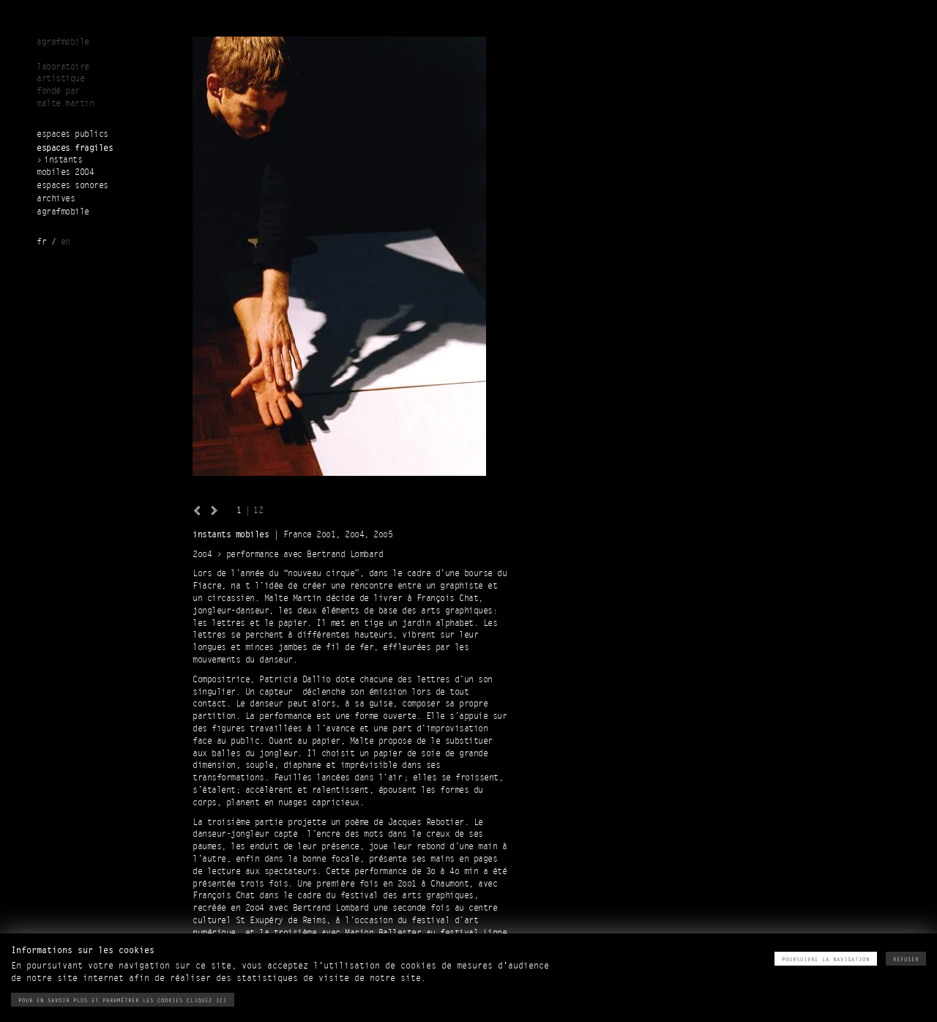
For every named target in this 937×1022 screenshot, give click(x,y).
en (65, 241)
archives (56, 198)
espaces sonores (72, 185)
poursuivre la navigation (826, 959)
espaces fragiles (75, 148)
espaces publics (72, 134)
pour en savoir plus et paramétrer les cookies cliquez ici (122, 1000)
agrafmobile (63, 211)
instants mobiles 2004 (65, 166)
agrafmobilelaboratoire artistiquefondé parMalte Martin (65, 73)
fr (41, 241)
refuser (906, 959)
